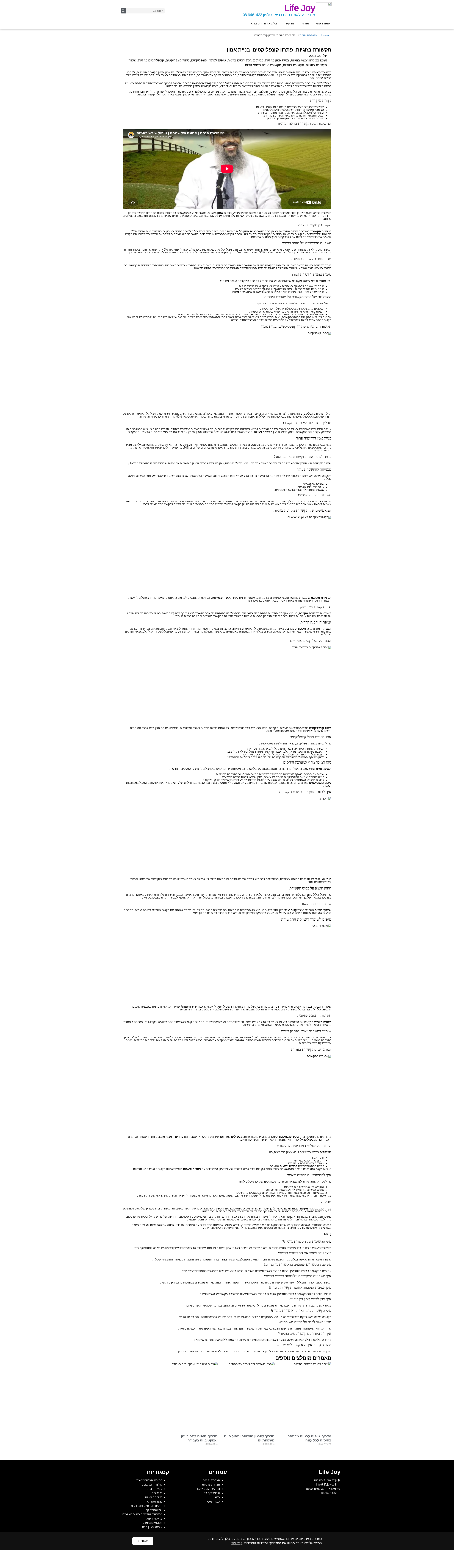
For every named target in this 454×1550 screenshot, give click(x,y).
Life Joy (299, 8)
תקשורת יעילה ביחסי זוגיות (263, 65)
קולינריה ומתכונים (152, 1484)
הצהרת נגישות (211, 1480)
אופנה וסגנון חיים (152, 1527)
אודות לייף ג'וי (212, 1493)
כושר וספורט (154, 1501)
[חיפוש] (123, 10)
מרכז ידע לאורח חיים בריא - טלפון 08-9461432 (279, 15)
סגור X (142, 1541)
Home (325, 35)
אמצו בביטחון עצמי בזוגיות (309, 60)
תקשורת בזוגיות (293, 65)
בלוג (217, 1497)
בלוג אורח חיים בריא (264, 23)
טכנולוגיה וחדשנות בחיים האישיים (142, 1514)
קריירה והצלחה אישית (149, 1480)
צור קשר (289, 23)
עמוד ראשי (323, 23)
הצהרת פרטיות (211, 1484)
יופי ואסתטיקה (153, 1510)
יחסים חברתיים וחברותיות (146, 1505)
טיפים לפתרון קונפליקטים (208, 60)
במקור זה (279, 1227)
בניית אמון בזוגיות (277, 60)
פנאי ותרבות (155, 1488)
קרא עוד (236, 1543)
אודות (305, 23)
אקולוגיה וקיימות (152, 1522)
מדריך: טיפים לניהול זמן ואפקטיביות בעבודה (199, 1438)
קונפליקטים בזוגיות (151, 60)
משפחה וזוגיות (308, 35)
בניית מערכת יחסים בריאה (245, 60)
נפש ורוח (157, 1493)
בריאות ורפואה (153, 1518)
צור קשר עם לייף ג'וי (208, 1488)
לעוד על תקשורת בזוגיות (152, 94)
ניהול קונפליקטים (177, 60)
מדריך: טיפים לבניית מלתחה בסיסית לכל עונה (309, 1438)
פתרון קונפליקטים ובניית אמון (183, 86)
